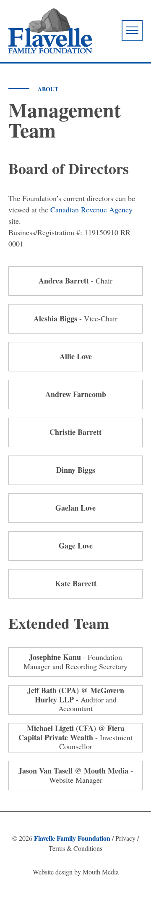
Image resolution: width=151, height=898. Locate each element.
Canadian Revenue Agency (91, 209)
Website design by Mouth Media (76, 871)
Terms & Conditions (75, 848)
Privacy (125, 838)
